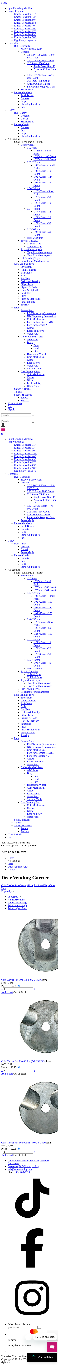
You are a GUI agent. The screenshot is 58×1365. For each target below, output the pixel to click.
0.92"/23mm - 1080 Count (40, 60)
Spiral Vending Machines (20, 8)
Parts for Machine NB (38, 325)
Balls (23, 275)
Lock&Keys (33, 362)
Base (36, 345)
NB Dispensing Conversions (41, 316)
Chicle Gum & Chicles (38, 83)
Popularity (6, 891)
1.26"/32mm (33, 188)
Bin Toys (25, 278)
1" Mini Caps (34, 243)
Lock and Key (34, 383)
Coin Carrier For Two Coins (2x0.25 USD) (23, 1061)
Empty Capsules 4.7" (25, 31)
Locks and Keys (35, 330)
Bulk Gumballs (22, 46)
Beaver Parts (27, 310)
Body (30, 342)
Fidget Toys (27, 284)
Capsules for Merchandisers (35, 261)
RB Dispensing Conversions (41, 313)
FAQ (21, 1166)
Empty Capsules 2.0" (25, 19)
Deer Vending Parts (30, 371)
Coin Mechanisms (36, 319)
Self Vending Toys (30, 258)
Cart (10, 406)
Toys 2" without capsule (39, 255)
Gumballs (13, 43)
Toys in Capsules (29, 240)
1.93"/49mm (33, 229)
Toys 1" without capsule (39, 252)
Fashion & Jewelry (30, 281)
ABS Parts (32, 339)
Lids (36, 351)
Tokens (18, 391)
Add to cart (7, 992)
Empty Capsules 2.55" (25, 22)
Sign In (11, 409)
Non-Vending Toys (24, 264)
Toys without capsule (31, 249)
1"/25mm (32, 147)
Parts (16, 307)
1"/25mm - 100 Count (45, 156)
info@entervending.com (20, 1169)
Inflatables (26, 293)
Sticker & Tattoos (23, 394)
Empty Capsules (16, 11)
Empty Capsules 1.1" (25, 14)
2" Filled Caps (34, 246)
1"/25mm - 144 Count (45, 159)
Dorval (24, 118)
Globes (30, 327)
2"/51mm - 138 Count (38, 80)
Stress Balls (26, 266)
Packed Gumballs (23, 92)
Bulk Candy (20, 112)
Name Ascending (16, 899)
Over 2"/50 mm (35, 237)
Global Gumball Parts (32, 336)
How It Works (15, 403)
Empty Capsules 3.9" (25, 28)
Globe (30, 359)
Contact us (34, 1160)
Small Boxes (27, 95)
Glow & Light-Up (30, 290)
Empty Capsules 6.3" (25, 34)
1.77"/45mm (33, 208)
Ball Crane (26, 272)
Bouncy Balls (27, 144)
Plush (23, 296)
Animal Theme (28, 269)
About (24, 1160)
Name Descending (17, 902)
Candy (11, 110)
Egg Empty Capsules (25, 40)
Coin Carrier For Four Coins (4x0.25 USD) (23, 1142)
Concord (25, 51)
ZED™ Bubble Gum (31, 48)
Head (36, 348)
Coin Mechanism (35, 357)
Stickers (25, 400)
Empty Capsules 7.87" (25, 37)
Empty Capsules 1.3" (25, 17)
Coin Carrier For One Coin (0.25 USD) (21, 979)
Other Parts (33, 333)
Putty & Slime (28, 301)
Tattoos (24, 397)
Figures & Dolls (29, 287)
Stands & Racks (22, 389)
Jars (22, 107)
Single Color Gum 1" (44, 66)
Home (11, 858)
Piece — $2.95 (9, 986)
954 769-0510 (22, 1172)
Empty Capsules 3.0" (25, 25)
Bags (23, 101)
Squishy (25, 304)
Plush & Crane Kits (30, 298)
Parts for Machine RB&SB (40, 322)
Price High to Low (17, 908)
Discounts (13, 1166)
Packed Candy (21, 124)
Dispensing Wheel (36, 354)
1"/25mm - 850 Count (38, 63)
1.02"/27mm (33, 162)
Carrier (30, 377)
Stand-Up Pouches (30, 104)
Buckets (25, 98)
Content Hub (14, 1160)
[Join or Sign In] (3, 425)
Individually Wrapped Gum (41, 86)
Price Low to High (17, 905)
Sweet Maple (27, 89)
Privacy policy (31, 1166)
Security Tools (34, 368)
